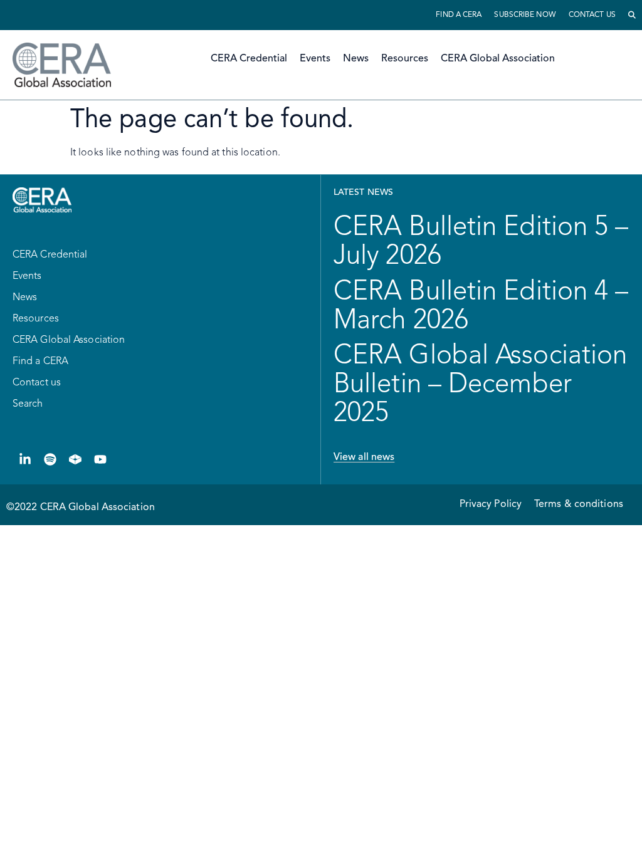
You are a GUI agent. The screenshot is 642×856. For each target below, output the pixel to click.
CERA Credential (249, 59)
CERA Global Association (498, 59)
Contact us (592, 15)
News (356, 59)
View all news (364, 457)
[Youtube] (100, 459)
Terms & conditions (578, 504)
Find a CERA (459, 15)
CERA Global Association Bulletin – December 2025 (480, 385)
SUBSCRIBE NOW (524, 15)
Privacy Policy (491, 504)
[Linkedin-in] (25, 459)
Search (28, 404)
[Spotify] (50, 459)
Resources (404, 59)
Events (315, 59)
